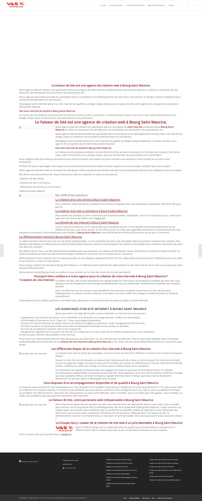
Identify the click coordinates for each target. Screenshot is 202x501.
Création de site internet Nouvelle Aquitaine (164, 480)
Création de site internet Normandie (118, 459)
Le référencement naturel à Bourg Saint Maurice (50, 237)
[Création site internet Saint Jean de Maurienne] (2, 250)
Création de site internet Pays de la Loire (163, 459)
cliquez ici (66, 434)
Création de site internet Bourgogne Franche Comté (121, 478)
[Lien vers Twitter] (192, 5)
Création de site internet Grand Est (161, 467)
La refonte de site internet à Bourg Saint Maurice (87, 222)
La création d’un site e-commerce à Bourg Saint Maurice (91, 211)
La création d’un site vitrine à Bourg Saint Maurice (88, 199)
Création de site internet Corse (117, 467)
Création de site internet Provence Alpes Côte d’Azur (165, 471)
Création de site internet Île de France (119, 463)
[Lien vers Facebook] (196, 5)
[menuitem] (103, 5)
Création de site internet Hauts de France (163, 463)
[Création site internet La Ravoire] (200, 250)
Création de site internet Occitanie (161, 476)
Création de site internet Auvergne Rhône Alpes (120, 484)
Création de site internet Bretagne (118, 474)
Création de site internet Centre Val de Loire (121, 470)
